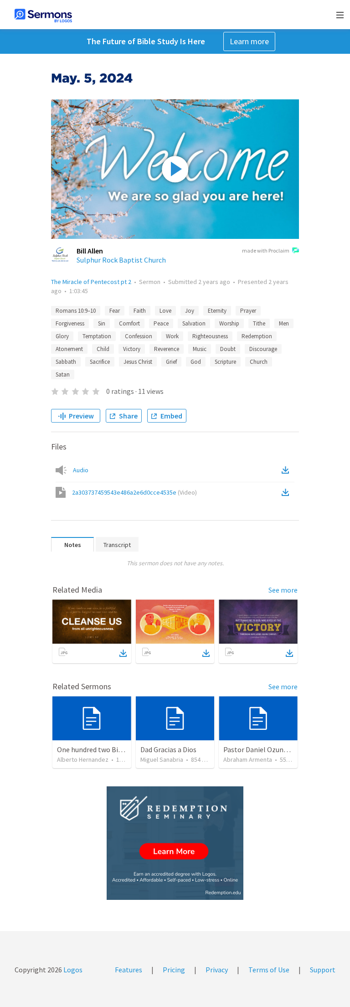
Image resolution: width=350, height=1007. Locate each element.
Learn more (249, 41)
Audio (80, 470)
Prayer (248, 311)
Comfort (129, 323)
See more (283, 589)
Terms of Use (268, 969)
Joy (189, 311)
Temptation (96, 336)
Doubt (228, 349)
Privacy (217, 969)
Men (284, 323)
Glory (62, 336)
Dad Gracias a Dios (168, 749)
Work (172, 336)
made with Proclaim (265, 250)
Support (322, 969)
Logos (72, 969)
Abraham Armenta (247, 759)
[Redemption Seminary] (175, 843)
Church (259, 362)
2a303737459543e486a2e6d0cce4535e (134, 492)
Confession (138, 336)
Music (199, 349)
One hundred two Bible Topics (103, 749)
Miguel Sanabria (161, 759)
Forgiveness (70, 323)
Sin (101, 323)
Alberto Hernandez (82, 759)
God (195, 362)
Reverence (166, 349)
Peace (161, 323)
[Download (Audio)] (287, 470)
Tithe (259, 323)
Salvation (194, 323)
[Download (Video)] (287, 492)
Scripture (225, 362)
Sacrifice (100, 362)
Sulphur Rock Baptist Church (121, 259)
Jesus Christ (138, 362)
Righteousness (210, 336)
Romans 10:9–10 (76, 311)
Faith (140, 311)
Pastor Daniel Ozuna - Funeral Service (281, 749)
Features (128, 969)
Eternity (217, 311)
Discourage (263, 349)
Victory (131, 349)
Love (165, 311)
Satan (63, 374)
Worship (229, 323)
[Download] (123, 653)
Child (103, 349)
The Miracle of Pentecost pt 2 (91, 282)
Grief (171, 362)
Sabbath (66, 362)
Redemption (257, 336)
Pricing (174, 969)
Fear (114, 311)
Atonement (69, 349)
